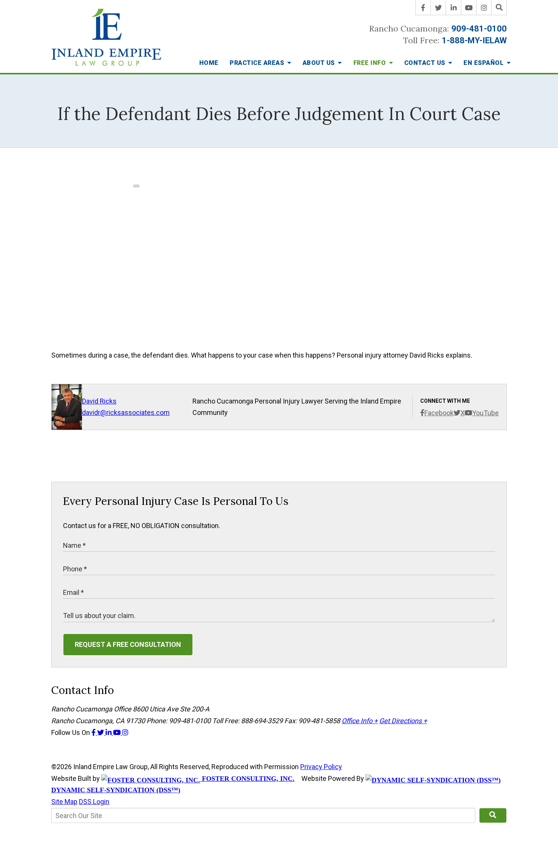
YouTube (485, 413)
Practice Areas (258, 62)
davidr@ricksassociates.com (126, 412)
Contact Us (425, 62)
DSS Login (94, 802)
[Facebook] (423, 7)
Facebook (439, 413)
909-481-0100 (479, 28)
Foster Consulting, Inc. (247, 778)
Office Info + (360, 721)
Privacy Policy (321, 767)
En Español (484, 62)
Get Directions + (403, 721)
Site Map (64, 802)
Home (209, 62)
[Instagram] (484, 7)
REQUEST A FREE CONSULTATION (128, 644)
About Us (320, 62)
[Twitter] (438, 7)
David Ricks (99, 401)
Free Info (370, 62)
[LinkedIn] (453, 7)
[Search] (499, 7)
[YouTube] (468, 7)
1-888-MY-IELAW (474, 40)
